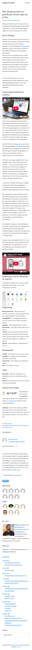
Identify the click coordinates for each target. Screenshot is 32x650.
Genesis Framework (24, 645)
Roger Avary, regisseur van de (13, 618)
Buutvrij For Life (9, 598)
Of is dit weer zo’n (10, 616)
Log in (19, 647)
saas (3, 427)
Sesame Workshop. (10, 604)
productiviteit (25, 425)
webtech (10, 423)
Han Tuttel (11, 439)
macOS (20, 425)
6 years (4, 573)
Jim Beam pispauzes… (11, 606)
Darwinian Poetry (10, 596)
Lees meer (17, 470)
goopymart (8, 611)
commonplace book (20, 529)
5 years (4, 568)
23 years (4, 594)
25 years (4, 614)
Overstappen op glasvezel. (12, 563)
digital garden (19, 527)
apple (10, 425)
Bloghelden (5, 549)
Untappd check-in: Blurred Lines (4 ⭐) (16, 575)
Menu (28, 3)
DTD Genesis (14, 645)
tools (11, 427)
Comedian (8, 608)
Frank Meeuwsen (20, 532)
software (7, 427)
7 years (4, 579)
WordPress (14, 647)
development (15, 425)
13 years (4, 586)
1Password (17, 144)
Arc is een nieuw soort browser (13, 565)
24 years (4, 601)
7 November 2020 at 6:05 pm (16, 441)
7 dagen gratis (25, 46)
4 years (4, 560)
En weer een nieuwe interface (13, 625)
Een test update (9, 570)
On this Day (5, 557)
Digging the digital (8, 3)
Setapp (20, 146)
